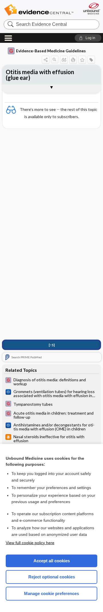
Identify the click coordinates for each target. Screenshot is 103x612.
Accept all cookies (51, 560)
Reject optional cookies (51, 576)
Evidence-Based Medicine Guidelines (51, 50)
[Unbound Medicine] (91, 8)
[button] (88, 38)
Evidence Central (39, 9)
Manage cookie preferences (51, 593)
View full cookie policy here (30, 542)
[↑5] (52, 345)
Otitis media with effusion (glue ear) (40, 74)
